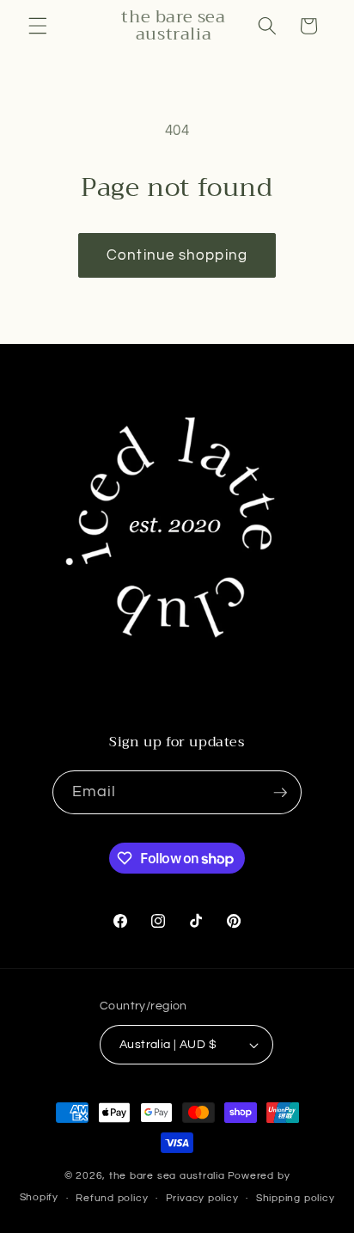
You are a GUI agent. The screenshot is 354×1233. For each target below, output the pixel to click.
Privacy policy (202, 1198)
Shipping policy (295, 1198)
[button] (37, 25)
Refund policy (112, 1198)
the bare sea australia (167, 1175)
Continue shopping (177, 255)
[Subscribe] (280, 792)
